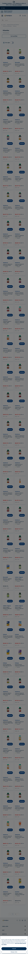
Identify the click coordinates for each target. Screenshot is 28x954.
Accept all (14, 948)
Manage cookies (14, 951)
